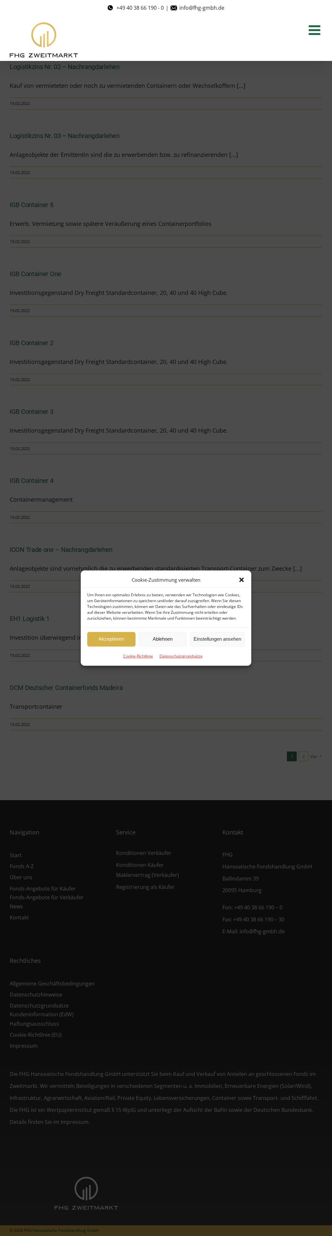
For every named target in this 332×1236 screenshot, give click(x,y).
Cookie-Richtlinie (138, 656)
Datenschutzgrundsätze (181, 656)
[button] (241, 580)
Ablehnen (162, 639)
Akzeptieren (111, 639)
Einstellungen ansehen (217, 639)
